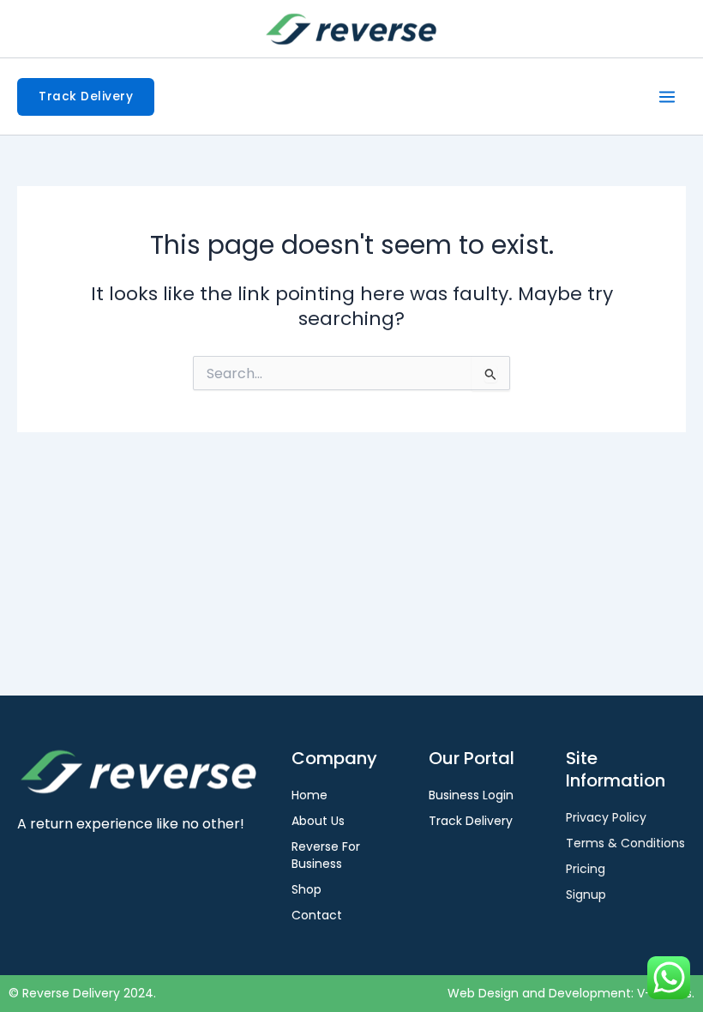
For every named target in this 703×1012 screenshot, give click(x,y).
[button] (85, 97)
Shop (306, 889)
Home (309, 795)
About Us (318, 820)
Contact (316, 915)
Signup (586, 894)
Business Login (471, 795)
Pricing (585, 868)
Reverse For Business (325, 855)
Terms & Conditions (625, 843)
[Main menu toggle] (667, 97)
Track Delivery (471, 820)
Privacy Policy (606, 817)
